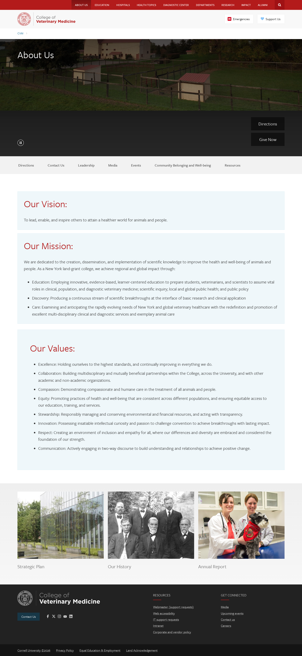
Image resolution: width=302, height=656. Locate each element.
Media (225, 607)
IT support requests (166, 619)
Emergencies (241, 19)
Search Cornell (280, 5)
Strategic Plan (30, 567)
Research (227, 5)
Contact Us (28, 616)
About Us (81, 5)
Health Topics (146, 5)
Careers (226, 625)
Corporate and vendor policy (172, 632)
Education (102, 5)
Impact (246, 5)
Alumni (262, 5)
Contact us (228, 619)
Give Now (268, 139)
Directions (267, 124)
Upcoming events (232, 613)
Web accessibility (164, 613)
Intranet (158, 625)
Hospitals (123, 5)
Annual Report (212, 567)
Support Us (273, 19)
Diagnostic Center (176, 5)
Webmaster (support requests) (173, 607)
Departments (205, 5)
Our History (119, 567)
